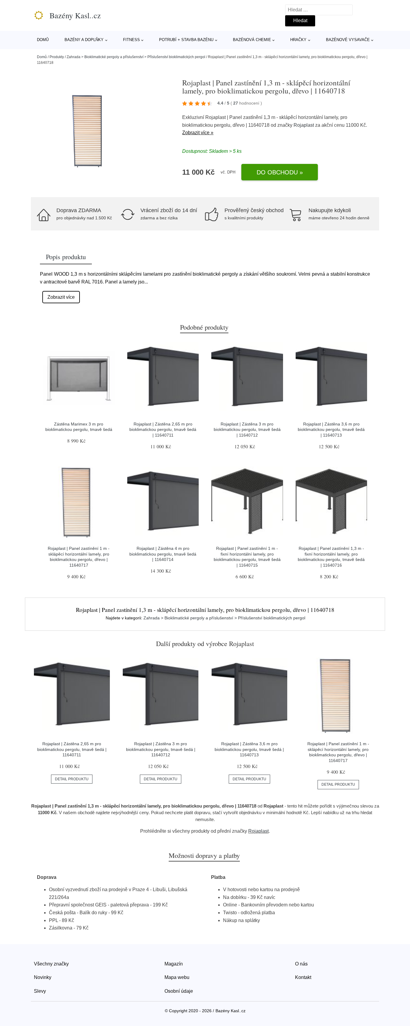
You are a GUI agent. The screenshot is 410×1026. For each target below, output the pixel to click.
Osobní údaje (178, 991)
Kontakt (303, 977)
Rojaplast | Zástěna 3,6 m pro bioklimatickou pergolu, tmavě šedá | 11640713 (331, 429)
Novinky (42, 977)
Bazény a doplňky (84, 39)
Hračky (298, 39)
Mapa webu (176, 977)
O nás (301, 963)
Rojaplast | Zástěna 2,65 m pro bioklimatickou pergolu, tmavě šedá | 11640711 (162, 429)
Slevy (40, 991)
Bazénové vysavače (348, 39)
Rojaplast (304, 125)
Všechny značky (51, 963)
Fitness (131, 39)
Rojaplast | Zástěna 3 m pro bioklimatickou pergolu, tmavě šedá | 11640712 (247, 429)
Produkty (57, 57)
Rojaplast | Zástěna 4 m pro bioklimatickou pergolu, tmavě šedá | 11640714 (162, 554)
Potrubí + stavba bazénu (186, 39)
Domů (43, 39)
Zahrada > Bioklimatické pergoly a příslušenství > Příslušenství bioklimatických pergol (136, 57)
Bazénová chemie (252, 39)
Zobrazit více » (197, 132)
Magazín (173, 963)
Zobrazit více (61, 297)
